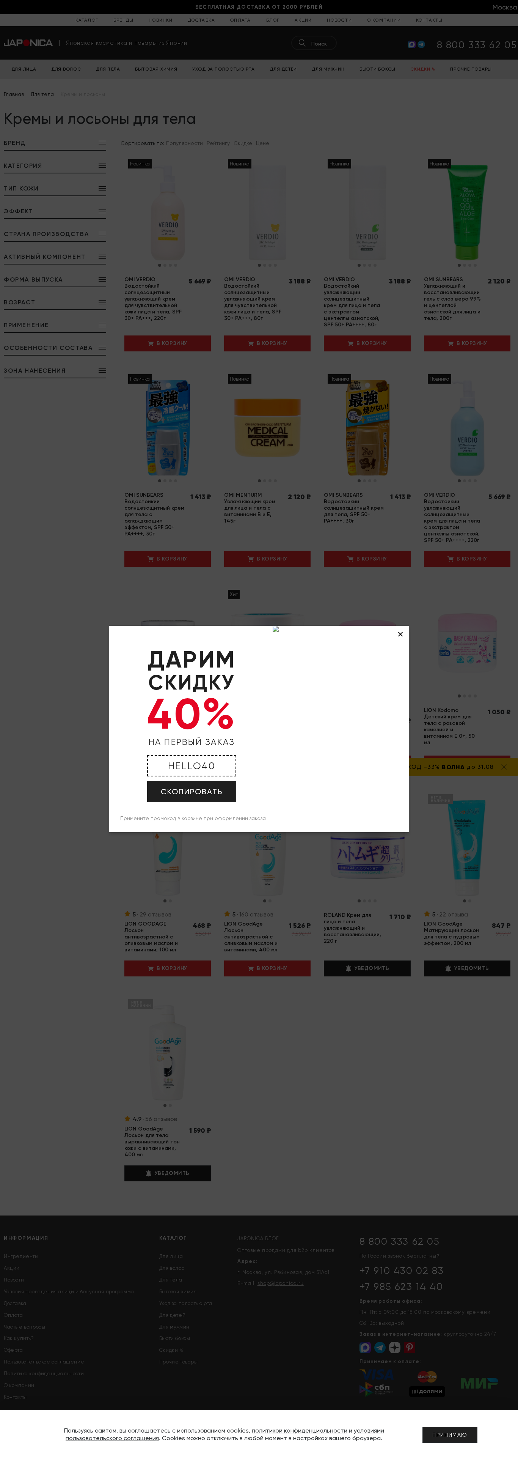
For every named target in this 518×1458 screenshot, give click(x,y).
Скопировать (192, 791)
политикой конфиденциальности (299, 1430)
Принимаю (450, 1435)
